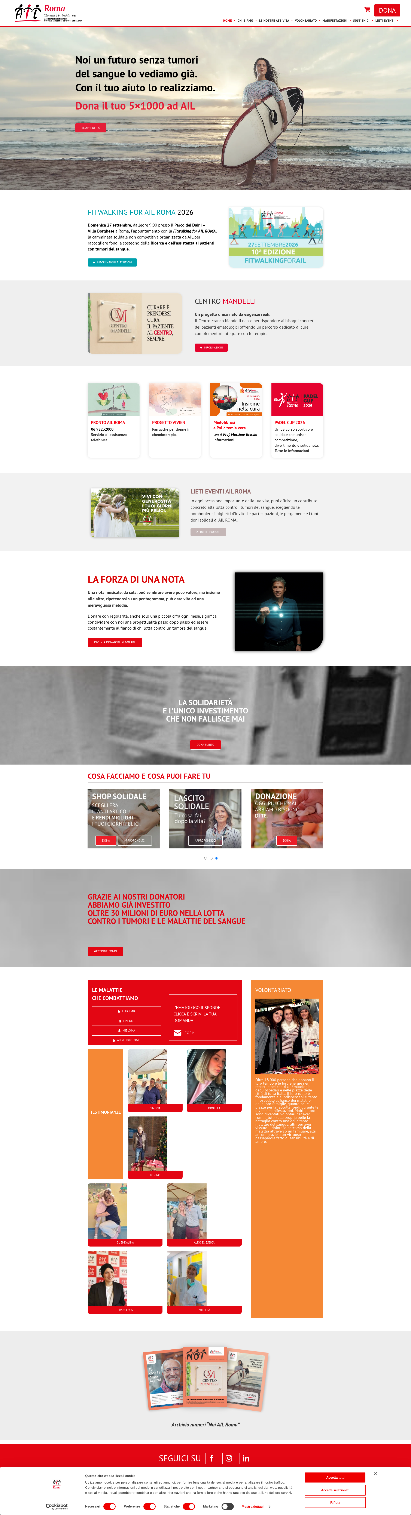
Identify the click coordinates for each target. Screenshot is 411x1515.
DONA (387, 10)
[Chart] (367, 10)
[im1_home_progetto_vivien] (175, 385)
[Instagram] (358, 10)
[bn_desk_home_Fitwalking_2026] (276, 209)
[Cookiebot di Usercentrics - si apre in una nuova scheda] (57, 1506)
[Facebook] (353, 10)
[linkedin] (246, 1458)
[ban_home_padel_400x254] (297, 385)
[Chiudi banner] (375, 1473)
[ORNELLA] (214, 1082)
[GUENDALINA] (125, 1217)
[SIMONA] (155, 1082)
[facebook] (211, 1458)
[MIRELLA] (204, 1284)
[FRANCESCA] (125, 1284)
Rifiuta (335, 1502)
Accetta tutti (335, 1477)
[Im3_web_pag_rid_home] (279, 574)
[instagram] (228, 1458)
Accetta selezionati (335, 1490)
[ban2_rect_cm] (135, 295)
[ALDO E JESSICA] (204, 1217)
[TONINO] (155, 1149)
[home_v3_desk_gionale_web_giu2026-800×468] (205, 1339)
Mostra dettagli (253, 1506)
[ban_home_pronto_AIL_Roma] (114, 385)
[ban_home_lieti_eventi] (135, 488)
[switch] (149, 1506)
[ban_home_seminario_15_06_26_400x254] (236, 385)
